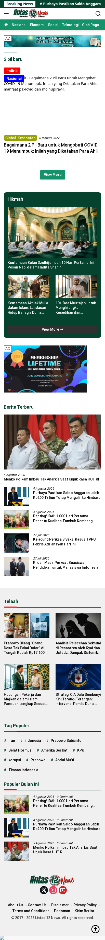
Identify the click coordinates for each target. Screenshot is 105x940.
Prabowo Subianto (66, 740)
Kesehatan (27, 138)
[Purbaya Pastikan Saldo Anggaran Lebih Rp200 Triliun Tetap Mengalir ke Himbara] (16, 496)
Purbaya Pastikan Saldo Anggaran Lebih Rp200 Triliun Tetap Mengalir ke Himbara (66, 495)
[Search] (98, 13)
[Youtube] (63, 890)
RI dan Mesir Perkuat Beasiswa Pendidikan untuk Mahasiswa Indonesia (65, 565)
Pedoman (62, 911)
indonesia (33, 740)
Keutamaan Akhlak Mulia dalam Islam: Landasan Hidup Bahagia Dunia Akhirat (28, 308)
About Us (15, 905)
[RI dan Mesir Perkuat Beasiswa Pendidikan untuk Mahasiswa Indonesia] (16, 566)
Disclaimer (60, 905)
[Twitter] (44, 890)
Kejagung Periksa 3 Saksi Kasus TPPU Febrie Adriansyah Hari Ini (64, 541)
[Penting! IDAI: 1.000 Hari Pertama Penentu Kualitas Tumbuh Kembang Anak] (16, 519)
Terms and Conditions (30, 911)
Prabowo (38, 760)
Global (10, 138)
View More (52, 175)
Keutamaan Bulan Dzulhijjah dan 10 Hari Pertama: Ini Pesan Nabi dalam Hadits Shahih (51, 265)
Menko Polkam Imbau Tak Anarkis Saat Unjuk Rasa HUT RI (51, 479)
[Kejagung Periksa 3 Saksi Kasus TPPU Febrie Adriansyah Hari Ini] (16, 543)
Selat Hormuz (20, 750)
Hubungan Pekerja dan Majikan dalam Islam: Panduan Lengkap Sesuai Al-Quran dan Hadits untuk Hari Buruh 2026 (26, 699)
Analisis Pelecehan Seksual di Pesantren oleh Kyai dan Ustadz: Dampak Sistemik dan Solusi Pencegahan (78, 648)
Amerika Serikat (54, 750)
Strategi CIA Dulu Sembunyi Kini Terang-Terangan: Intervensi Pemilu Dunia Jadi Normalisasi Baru (78, 699)
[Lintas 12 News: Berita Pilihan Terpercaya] (30, 13)
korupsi (14, 760)
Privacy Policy (85, 905)
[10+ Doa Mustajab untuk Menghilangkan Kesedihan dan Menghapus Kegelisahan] (76, 286)
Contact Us (37, 905)
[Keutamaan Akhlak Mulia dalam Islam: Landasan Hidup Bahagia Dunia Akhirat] (28, 286)
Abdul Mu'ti (64, 760)
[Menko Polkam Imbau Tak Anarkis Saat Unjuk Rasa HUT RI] (52, 442)
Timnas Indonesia (23, 770)
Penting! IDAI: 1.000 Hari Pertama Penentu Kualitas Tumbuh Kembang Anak (63, 518)
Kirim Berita (84, 911)
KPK (80, 750)
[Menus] (7, 13)
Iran (11, 740)
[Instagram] (53, 890)
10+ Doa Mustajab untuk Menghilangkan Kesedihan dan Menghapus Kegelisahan (76, 308)
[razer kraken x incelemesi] (52, 938)
